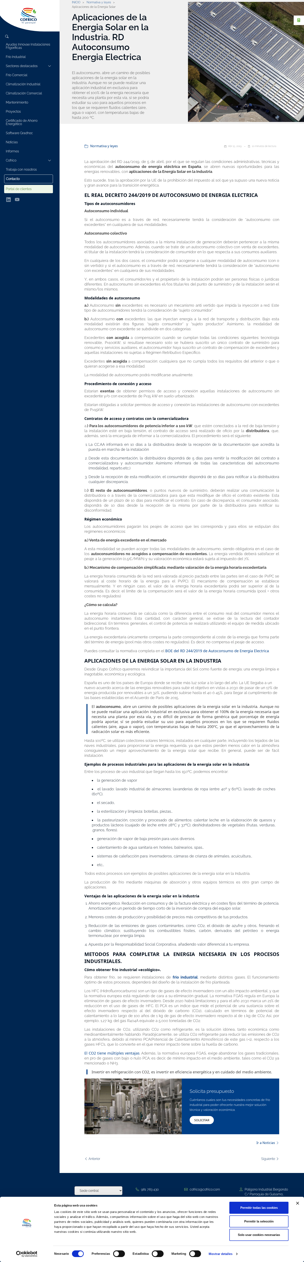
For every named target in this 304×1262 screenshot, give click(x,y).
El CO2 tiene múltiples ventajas (112, 1053)
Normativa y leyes (104, 146)
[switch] (119, 1253)
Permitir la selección (259, 1221)
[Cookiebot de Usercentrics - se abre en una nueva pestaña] (27, 1254)
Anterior (94, 1159)
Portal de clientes (19, 189)
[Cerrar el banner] (297, 1203)
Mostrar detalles (220, 1254)
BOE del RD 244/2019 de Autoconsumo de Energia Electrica (217, 650)
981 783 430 (150, 1189)
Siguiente (268, 1159)
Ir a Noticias (266, 1142)
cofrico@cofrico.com (205, 1189)
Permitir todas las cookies (259, 1207)
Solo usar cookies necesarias (259, 1235)
